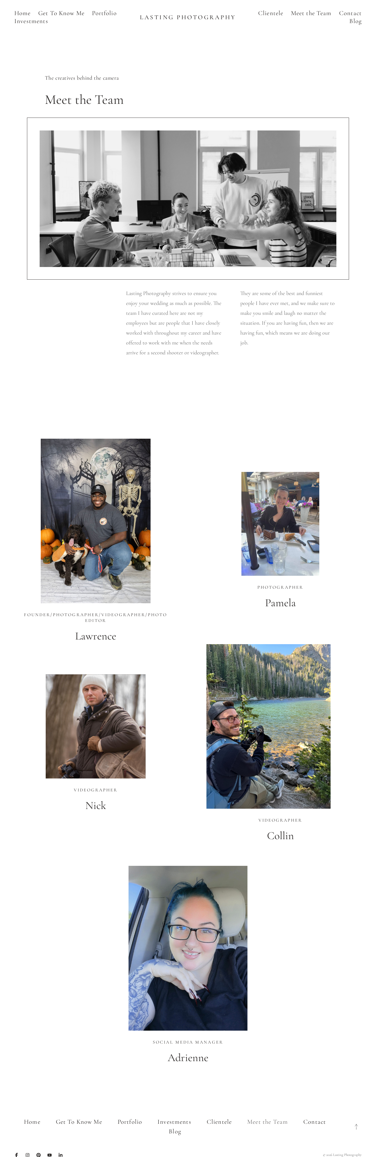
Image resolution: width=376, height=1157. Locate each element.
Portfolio (104, 13)
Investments (31, 21)
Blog (355, 21)
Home (22, 13)
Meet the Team (311, 13)
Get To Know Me (61, 13)
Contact (350, 13)
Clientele (270, 13)
